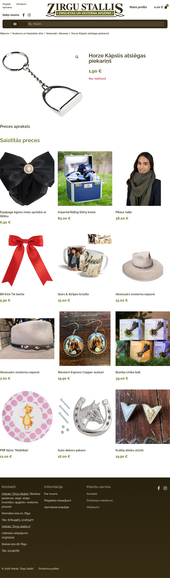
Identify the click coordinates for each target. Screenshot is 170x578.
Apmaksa (7, 7)
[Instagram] (29, 15)
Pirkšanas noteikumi (100, 500)
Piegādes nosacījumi (57, 500)
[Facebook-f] (23, 15)
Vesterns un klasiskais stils (27, 33)
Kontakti (92, 493)
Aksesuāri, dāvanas (57, 33)
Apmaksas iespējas (56, 507)
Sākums (4, 33)
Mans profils (138, 7)
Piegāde (6, 4)
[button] (15, 24)
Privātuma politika (49, 568)
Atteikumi (21, 4)
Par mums (50, 493)
